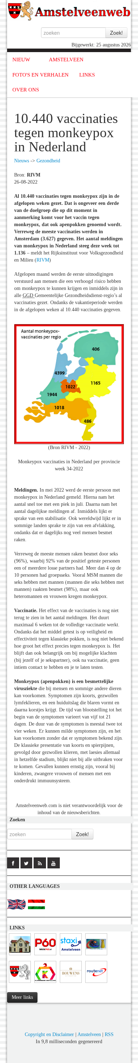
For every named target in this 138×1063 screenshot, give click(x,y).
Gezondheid (48, 160)
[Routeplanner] (96, 983)
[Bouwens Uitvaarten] (71, 983)
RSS (109, 1034)
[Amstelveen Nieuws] (20, 983)
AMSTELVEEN (66, 59)
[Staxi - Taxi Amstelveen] (71, 955)
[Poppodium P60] (45, 955)
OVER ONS (25, 90)
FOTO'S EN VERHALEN (40, 75)
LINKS (87, 75)
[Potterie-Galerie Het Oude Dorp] (96, 955)
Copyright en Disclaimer (49, 1034)
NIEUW (21, 59)
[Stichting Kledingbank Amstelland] (45, 983)
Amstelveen (89, 1034)
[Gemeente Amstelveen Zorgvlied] (20, 955)
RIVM (42, 260)
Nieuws (21, 160)
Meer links (22, 997)
